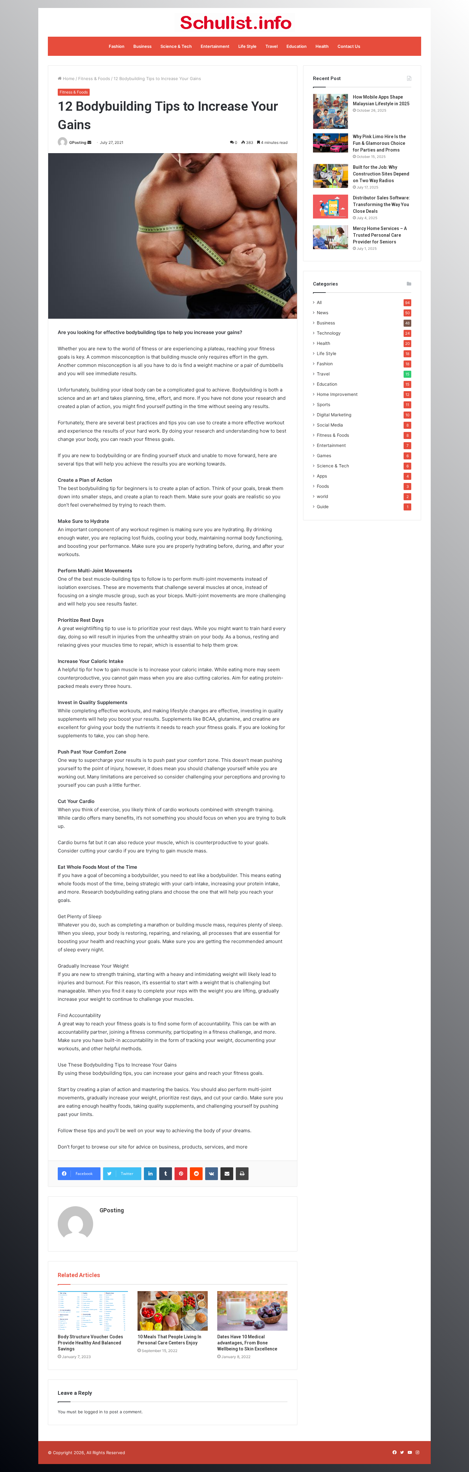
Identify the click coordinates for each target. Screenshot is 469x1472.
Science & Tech (176, 46)
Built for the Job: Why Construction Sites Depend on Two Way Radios (381, 174)
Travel (271, 46)
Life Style (247, 46)
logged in (93, 1411)
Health (322, 46)
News (322, 312)
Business (142, 46)
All (319, 302)
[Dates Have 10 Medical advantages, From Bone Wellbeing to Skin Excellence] (252, 1311)
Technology (329, 333)
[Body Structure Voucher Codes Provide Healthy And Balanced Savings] (93, 1311)
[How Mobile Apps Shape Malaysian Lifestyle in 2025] (330, 111)
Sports (323, 404)
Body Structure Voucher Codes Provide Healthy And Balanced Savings (90, 1342)
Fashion (116, 46)
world (322, 496)
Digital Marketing (334, 414)
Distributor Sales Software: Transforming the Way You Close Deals (381, 204)
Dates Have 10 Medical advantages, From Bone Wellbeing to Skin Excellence (247, 1342)
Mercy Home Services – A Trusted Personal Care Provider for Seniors (380, 235)
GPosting (77, 142)
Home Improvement (337, 394)
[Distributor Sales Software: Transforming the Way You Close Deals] (330, 207)
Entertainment (215, 46)
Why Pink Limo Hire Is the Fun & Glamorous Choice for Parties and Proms (379, 143)
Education (297, 46)
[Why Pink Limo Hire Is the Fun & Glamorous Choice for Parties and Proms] (330, 142)
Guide (323, 506)
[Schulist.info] (235, 22)
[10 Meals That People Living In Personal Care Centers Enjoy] (173, 1311)
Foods (323, 486)
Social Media (330, 424)
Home (68, 78)
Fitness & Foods (94, 78)
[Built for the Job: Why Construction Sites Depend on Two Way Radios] (330, 176)
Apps (322, 476)
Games (324, 455)
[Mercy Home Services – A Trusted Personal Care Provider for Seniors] (330, 237)
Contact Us (349, 46)
